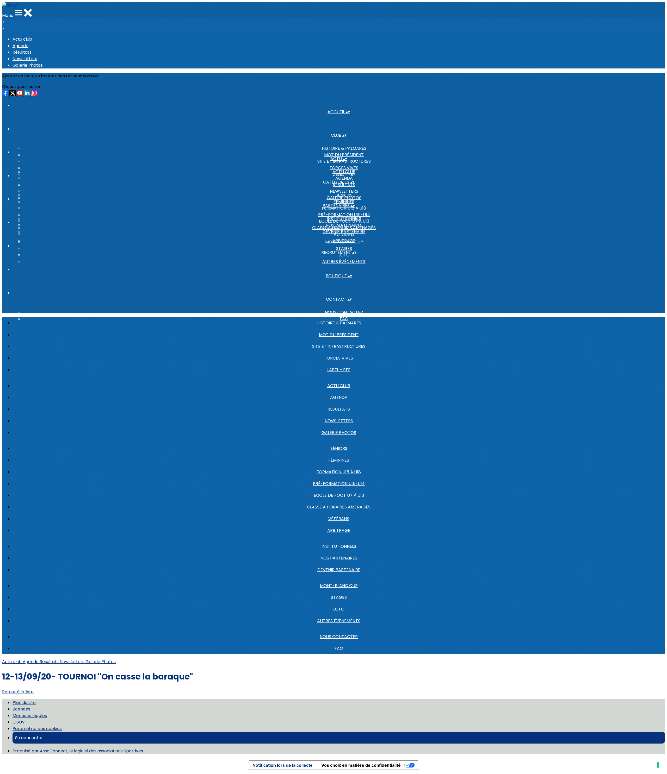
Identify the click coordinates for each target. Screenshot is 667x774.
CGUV (19, 722)
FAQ (339, 648)
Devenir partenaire (338, 570)
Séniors (344, 195)
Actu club (22, 39)
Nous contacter (344, 312)
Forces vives (344, 168)
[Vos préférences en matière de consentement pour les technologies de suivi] (658, 765)
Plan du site (24, 703)
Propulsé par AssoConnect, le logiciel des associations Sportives (78, 751)
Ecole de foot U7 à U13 (339, 495)
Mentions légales (30, 716)
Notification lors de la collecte (282, 765)
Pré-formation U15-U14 (344, 215)
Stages (344, 248)
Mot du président (344, 155)
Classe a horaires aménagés (338, 507)
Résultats (22, 52)
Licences (21, 709)
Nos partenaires (344, 225)
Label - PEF (338, 370)
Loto (338, 609)
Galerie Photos (28, 65)
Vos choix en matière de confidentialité (361, 765)
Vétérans (338, 519)
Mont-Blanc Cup (344, 242)
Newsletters (25, 59)
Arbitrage (338, 530)
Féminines (344, 202)
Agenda (20, 46)
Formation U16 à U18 (339, 472)
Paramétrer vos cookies (37, 729)
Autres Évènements (344, 262)
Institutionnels (344, 219)
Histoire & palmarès (344, 148)
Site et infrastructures (339, 346)
